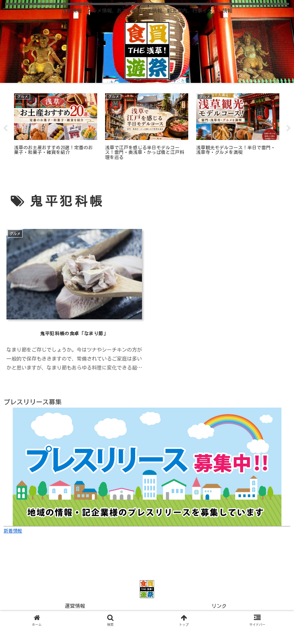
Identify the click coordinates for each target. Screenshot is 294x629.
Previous (5, 128)
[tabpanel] (55, 127)
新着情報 (13, 531)
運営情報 (75, 606)
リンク (219, 606)
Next (288, 128)
